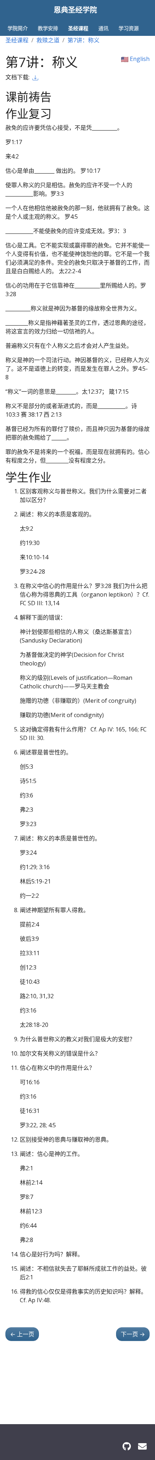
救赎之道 (47, 40)
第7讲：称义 (83, 40)
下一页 (133, 1334)
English (139, 59)
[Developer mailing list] (142, 1446)
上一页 (22, 1334)
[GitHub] (127, 1446)
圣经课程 (16, 40)
